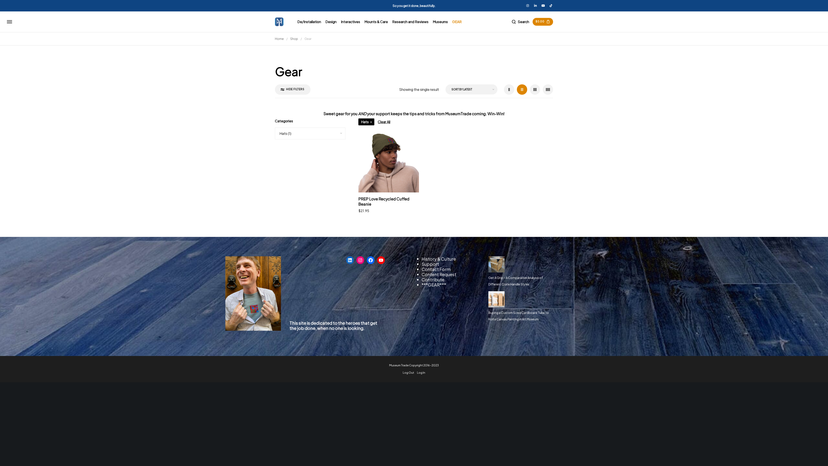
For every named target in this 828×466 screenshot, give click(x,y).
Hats (365, 122)
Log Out (408, 372)
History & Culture (439, 258)
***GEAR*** (434, 284)
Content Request (439, 274)
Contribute (433, 279)
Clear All (384, 122)
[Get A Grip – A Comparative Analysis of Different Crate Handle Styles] (496, 264)
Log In (421, 372)
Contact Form (436, 269)
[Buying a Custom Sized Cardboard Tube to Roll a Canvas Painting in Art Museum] (496, 299)
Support (430, 264)
